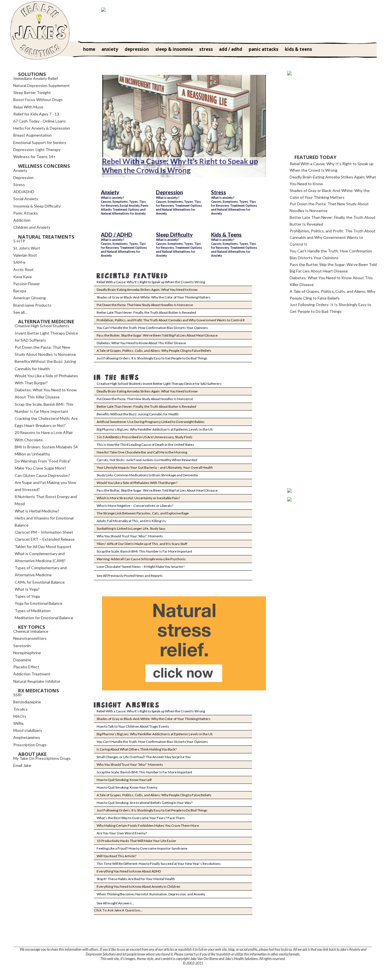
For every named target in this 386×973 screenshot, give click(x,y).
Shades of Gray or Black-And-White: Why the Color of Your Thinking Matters (154, 297)
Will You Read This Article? (116, 856)
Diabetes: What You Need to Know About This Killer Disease (141, 343)
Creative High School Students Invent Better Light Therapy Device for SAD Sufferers (159, 383)
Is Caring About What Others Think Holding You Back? (137, 749)
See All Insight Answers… (115, 903)
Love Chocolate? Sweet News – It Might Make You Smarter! (141, 566)
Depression (169, 192)
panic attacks (263, 49)
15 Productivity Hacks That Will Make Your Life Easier (136, 841)
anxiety (109, 49)
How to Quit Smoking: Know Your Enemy (127, 787)
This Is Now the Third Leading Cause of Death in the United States (145, 444)
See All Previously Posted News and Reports (130, 575)
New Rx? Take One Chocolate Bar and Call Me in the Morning (142, 452)
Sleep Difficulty (174, 235)
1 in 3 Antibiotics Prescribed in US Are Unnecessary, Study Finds (144, 437)
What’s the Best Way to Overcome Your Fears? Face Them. (141, 818)
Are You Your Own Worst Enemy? (122, 833)
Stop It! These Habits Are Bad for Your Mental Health (136, 879)
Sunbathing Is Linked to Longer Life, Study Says (131, 528)
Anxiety (110, 192)
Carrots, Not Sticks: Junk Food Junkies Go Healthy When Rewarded (147, 460)
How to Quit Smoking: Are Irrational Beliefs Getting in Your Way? (144, 802)
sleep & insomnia (174, 49)
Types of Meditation (33, 610)
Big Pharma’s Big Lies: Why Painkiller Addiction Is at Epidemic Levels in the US (154, 429)
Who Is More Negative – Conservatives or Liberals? (135, 505)
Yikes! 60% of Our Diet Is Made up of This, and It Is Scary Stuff (142, 544)
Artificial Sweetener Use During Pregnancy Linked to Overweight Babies (151, 422)
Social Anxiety (130, 205)
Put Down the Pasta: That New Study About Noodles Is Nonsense (145, 305)
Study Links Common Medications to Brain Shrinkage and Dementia (147, 475)
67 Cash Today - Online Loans (39, 121)
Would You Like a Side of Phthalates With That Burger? (137, 483)
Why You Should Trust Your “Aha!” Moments (130, 536)
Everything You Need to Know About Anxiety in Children (138, 886)
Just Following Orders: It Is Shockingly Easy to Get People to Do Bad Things (152, 358)
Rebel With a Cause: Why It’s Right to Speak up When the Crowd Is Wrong (180, 166)
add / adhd (230, 49)
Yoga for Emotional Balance (38, 603)
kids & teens (298, 49)
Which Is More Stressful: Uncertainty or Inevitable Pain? (138, 498)
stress (206, 49)
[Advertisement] (329, 115)
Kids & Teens (226, 235)
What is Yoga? (27, 589)
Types (133, 201)
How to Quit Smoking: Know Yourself (124, 780)
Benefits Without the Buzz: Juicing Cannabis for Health (138, 414)
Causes (106, 201)
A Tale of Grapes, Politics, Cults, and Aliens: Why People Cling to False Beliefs (154, 350)
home (89, 49)
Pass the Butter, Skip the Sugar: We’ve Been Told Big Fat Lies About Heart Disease (157, 335)
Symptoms (120, 201)
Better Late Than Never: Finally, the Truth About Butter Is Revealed (146, 312)
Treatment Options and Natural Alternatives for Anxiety (123, 211)
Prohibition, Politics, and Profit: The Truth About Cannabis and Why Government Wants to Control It (171, 320)
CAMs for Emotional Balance (40, 582)
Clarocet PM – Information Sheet (44, 532)
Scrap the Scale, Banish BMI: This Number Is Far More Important (144, 551)
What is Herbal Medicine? (37, 511)
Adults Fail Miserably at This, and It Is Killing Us (131, 521)
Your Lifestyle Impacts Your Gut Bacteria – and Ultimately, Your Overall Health (155, 467)
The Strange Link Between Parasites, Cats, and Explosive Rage (143, 513)
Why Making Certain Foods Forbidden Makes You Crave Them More (148, 825)
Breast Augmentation (32, 135)
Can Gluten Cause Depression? (42, 475)
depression (137, 49)
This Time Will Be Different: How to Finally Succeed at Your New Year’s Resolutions (159, 863)
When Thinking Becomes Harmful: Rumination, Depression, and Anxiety (151, 894)
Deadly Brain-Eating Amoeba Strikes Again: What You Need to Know (147, 289)
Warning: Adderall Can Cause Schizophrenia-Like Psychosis (141, 559)
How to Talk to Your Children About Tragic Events (133, 726)
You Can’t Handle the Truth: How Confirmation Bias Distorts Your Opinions (152, 328)
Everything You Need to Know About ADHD (129, 871)
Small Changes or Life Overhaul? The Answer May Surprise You (144, 757)
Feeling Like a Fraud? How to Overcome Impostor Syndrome (142, 848)
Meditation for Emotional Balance (44, 617)
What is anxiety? (112, 197)
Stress (218, 192)
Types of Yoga (27, 596)
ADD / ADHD (116, 235)
